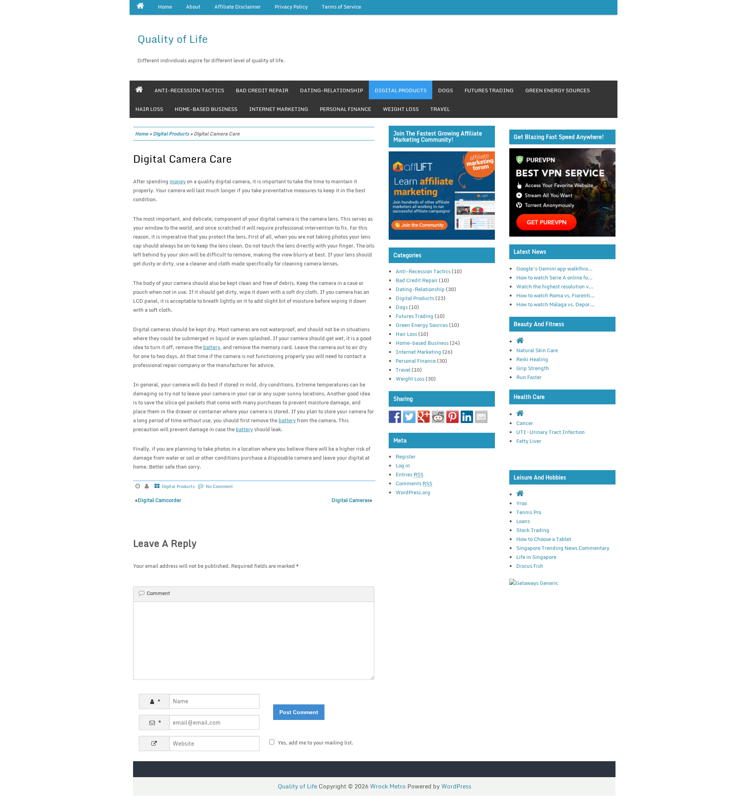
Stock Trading (532, 530)
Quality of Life (172, 38)
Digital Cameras (350, 500)
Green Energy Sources (557, 90)
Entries (409, 474)
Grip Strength (532, 368)
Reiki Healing (532, 359)
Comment (158, 593)
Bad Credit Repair (262, 90)
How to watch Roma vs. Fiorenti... (555, 295)
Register (406, 456)
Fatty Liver (528, 441)
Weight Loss (401, 109)
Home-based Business (206, 109)
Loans (523, 521)
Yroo (521, 503)
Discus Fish (529, 566)
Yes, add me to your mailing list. (315, 742)
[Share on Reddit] (438, 417)
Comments (414, 483)
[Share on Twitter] (409, 417)
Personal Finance (345, 109)
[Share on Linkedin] (467, 417)
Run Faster (529, 377)
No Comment (219, 486)
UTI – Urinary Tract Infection (550, 432)
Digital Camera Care (182, 159)
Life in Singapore (536, 557)
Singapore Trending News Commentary (562, 548)
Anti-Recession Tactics (189, 90)
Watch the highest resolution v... (554, 286)
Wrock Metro (388, 786)
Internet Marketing (278, 109)
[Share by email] (481, 417)
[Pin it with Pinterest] (452, 417)
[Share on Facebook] (395, 417)
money (178, 181)
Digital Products (400, 90)
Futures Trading (489, 90)
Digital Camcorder (159, 500)
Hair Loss (149, 109)
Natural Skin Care (537, 350)
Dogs (445, 90)
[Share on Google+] (423, 417)
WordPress (456, 786)
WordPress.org (413, 492)
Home (141, 133)
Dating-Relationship (331, 90)
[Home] (139, 90)
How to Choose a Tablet (543, 539)
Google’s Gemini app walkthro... (554, 268)
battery (211, 347)
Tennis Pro (528, 512)
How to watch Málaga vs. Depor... (555, 304)
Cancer (524, 423)
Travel (440, 109)
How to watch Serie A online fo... (554, 277)
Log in (403, 465)
